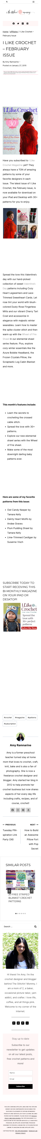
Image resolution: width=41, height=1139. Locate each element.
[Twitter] (18, 23)
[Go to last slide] (9, 891)
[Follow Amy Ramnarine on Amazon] (28, 810)
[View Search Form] (6, 1)
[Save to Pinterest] (3, 565)
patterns (32, 717)
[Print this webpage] (3, 574)
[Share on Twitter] (3, 560)
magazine (19, 717)
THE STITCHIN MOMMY (21, 1131)
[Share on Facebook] (3, 555)
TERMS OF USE (33, 1131)
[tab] (16, 913)
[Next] (31, 891)
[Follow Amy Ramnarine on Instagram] (18, 810)
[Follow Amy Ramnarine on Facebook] (12, 810)
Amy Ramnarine (12, 62)
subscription (10, 724)
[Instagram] (23, 23)
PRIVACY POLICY (20, 1133)
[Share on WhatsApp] (3, 583)
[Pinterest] (27, 23)
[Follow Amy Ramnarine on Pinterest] (23, 810)
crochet (8, 717)
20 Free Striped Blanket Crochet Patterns (20, 898)
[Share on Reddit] (3, 578)
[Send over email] (3, 569)
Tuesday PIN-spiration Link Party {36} (10, 832)
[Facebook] (14, 23)
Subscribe (11, 582)
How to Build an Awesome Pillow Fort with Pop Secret (31, 836)
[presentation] (20, 880)
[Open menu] (33, 2)
